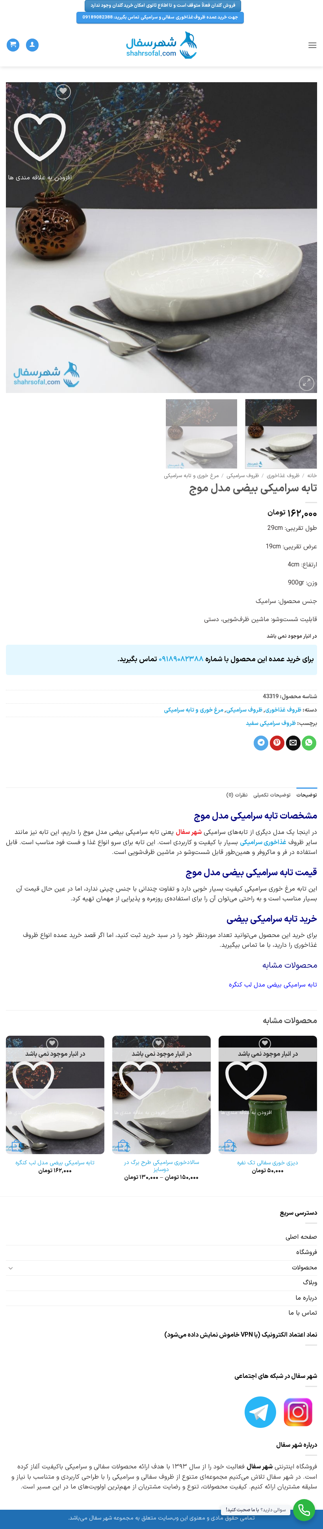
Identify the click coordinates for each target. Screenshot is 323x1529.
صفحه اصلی (301, 1237)
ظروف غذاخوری (283, 476)
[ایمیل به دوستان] (293, 743)
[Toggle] (10, 1268)
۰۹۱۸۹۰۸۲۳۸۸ (181, 659)
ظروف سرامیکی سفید (271, 723)
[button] (312, 45)
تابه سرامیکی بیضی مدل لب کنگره (55, 1163)
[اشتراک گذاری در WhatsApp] (309, 743)
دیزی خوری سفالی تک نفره (267, 1163)
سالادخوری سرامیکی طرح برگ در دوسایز (161, 1166)
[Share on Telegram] (261, 743)
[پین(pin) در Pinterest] (277, 743)
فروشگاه (306, 1252)
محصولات (304, 1268)
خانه (312, 476)
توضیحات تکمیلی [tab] (272, 795)
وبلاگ (310, 1282)
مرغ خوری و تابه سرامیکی (191, 476)
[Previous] (301, 238)
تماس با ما (302, 1313)
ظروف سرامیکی (242, 476)
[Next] (16, 238)
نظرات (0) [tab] (236, 795)
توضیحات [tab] (306, 795)
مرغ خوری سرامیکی (270, 889)
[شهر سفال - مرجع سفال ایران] (162, 45)
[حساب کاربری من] (32, 45)
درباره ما (306, 1298)
